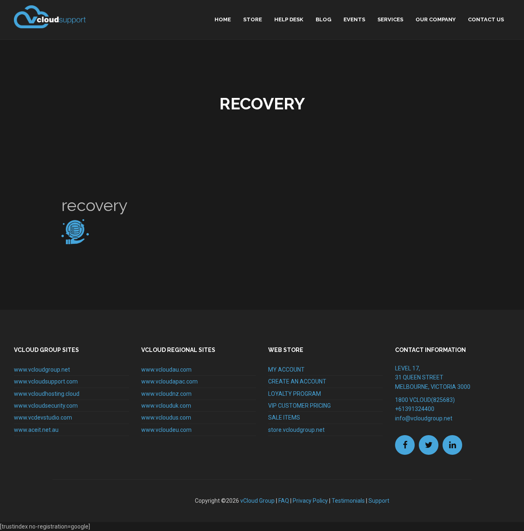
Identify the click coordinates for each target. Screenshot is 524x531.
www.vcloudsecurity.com (46, 405)
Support (378, 500)
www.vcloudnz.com (166, 393)
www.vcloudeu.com (166, 430)
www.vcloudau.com (166, 369)
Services (390, 19)
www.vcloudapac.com (169, 381)
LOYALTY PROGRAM (294, 393)
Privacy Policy (310, 500)
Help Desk (288, 19)
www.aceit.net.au (36, 430)
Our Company (436, 19)
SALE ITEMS (284, 417)
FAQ (283, 500)
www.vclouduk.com (166, 405)
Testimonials (348, 500)
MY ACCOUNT (286, 369)
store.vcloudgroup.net (296, 430)
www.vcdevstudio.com (43, 417)
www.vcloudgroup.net (42, 369)
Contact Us (486, 19)
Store (252, 19)
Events (354, 19)
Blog (323, 19)
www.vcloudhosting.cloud (46, 393)
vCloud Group (257, 500)
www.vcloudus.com (166, 417)
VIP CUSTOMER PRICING (299, 405)
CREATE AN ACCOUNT (297, 381)
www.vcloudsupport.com (46, 381)
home (223, 19)
